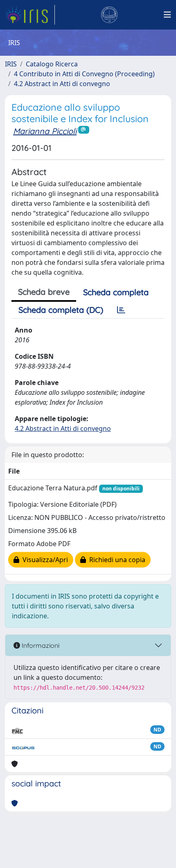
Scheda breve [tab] (44, 292)
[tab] (121, 310)
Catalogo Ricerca (52, 63)
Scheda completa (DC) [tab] (60, 310)
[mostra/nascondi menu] (167, 15)
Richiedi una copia (115, 559)
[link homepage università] (109, 15)
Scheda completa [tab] (116, 292)
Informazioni (39, 645)
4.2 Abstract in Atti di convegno (62, 83)
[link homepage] (30, 15)
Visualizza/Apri (43, 559)
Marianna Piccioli (45, 131)
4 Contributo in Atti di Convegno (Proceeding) (84, 73)
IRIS (11, 63)
